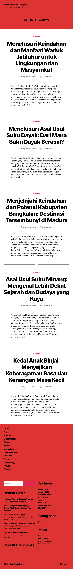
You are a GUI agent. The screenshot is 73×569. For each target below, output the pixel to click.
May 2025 (42, 503)
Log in (40, 536)
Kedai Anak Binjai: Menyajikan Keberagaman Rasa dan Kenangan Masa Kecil (36, 370)
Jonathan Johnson (31, 77)
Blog (6, 432)
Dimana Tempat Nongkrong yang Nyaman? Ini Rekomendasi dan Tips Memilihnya (17, 508)
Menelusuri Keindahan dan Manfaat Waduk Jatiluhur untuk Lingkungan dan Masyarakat (36, 56)
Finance (7, 442)
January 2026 (43, 492)
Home (7, 428)
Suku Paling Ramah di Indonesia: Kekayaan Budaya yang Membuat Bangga (16, 535)
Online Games (10, 452)
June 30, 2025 (47, 77)
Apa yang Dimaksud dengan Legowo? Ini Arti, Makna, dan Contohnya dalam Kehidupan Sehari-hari (19, 526)
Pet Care (8, 455)
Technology (9, 462)
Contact (8, 469)
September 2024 (44, 505)
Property (8, 459)
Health (7, 445)
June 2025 (42, 500)
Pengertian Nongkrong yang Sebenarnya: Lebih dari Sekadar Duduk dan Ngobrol (18, 517)
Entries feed (43, 538)
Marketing (9, 449)
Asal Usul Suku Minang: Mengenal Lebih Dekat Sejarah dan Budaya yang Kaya (36, 289)
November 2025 (44, 495)
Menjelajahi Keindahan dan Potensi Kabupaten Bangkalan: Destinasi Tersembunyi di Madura (36, 210)
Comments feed (44, 541)
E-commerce (10, 439)
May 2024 (42, 508)
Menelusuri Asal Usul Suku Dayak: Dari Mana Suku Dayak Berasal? (36, 135)
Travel (7, 466)
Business (36, 37)
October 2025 (43, 497)
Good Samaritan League (15, 4)
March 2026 (43, 489)
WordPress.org (44, 544)
